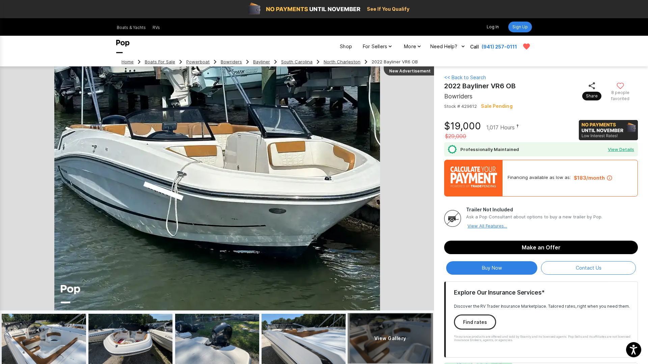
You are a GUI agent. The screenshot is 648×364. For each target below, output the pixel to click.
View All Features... (487, 226)
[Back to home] (123, 46)
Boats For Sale (160, 62)
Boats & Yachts (131, 27)
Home (128, 62)
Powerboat (198, 62)
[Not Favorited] (620, 85)
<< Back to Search (465, 77)
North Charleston (342, 62)
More (410, 46)
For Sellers (375, 46)
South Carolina (297, 62)
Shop (346, 46)
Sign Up (520, 26)
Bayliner (261, 62)
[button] (633, 349)
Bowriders (231, 62)
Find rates (475, 322)
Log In (493, 26)
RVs (156, 27)
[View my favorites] (526, 46)
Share (592, 95)
